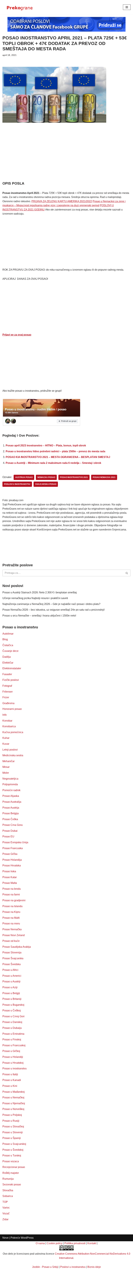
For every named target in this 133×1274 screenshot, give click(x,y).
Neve (5, 1237)
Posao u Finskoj (11, 1039)
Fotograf (7, 685)
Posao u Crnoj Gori (13, 1016)
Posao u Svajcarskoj (14, 1144)
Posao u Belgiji (11, 993)
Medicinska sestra (12, 755)
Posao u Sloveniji (12, 1132)
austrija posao (24, 477)
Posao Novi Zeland (13, 935)
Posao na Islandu (12, 906)
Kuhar (5, 738)
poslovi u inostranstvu (17, 484)
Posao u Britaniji (11, 999)
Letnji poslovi (10, 749)
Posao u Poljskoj (12, 1115)
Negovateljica (10, 778)
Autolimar (7, 633)
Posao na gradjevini (13, 900)
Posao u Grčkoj (11, 1051)
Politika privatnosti (74, 1243)
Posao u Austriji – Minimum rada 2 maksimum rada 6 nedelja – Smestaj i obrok (53, 463)
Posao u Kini (9, 1086)
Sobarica (7, 1196)
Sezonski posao (11, 1184)
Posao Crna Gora (12, 825)
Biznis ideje (94, 1267)
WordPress (27, 1237)
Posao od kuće (11, 941)
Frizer (5, 697)
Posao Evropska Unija (15, 842)
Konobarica (9, 726)
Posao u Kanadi (11, 1080)
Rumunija (8, 1178)
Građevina (8, 703)
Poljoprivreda (10, 784)
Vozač (6, 1213)
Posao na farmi (11, 894)
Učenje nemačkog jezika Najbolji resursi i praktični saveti (35, 598)
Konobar (7, 720)
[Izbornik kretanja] (127, 7)
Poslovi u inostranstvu (72, 1267)
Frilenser (7, 691)
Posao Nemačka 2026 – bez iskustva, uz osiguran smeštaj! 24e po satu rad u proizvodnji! (53, 609)
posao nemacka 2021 (104, 477)
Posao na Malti (11, 917)
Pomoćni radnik (11, 790)
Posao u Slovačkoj (13, 1126)
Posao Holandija (12, 859)
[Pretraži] (127, 573)
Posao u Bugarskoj (13, 1004)
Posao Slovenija (11, 952)
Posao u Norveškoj (13, 1109)
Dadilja (6, 656)
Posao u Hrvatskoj (13, 1062)
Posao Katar (9, 877)
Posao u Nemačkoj (13, 1097)
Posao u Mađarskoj (13, 1091)
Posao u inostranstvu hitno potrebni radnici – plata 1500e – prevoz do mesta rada (55, 451)
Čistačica (7, 645)
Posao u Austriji (11, 981)
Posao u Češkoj (11, 1010)
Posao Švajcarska (12, 958)
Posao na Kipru (11, 912)
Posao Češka (10, 819)
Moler (5, 772)
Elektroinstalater (11, 668)
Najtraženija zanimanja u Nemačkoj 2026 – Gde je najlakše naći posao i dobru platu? (51, 604)
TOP (5, 1202)
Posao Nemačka (12, 929)
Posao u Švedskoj (12, 1149)
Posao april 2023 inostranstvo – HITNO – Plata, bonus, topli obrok (46, 445)
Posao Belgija (10, 813)
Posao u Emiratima (13, 1033)
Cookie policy (54, 1243)
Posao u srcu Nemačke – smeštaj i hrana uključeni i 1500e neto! (39, 615)
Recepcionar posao (13, 1167)
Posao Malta (9, 883)
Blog (5, 639)
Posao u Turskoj (11, 1155)
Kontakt (91, 1243)
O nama (40, 1243)
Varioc (6, 1207)
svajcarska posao (45, 484)
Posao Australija (11, 801)
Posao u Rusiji (10, 1120)
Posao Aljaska (10, 796)
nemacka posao (46, 477)
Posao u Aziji (10, 987)
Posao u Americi (11, 975)
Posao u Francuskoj (13, 1045)
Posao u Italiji (10, 1074)
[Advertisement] (66, 156)
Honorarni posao (12, 709)
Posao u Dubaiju (12, 1028)
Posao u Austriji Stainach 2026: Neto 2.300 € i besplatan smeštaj (39, 592)
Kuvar (5, 743)
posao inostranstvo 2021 (74, 477)
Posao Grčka (9, 854)
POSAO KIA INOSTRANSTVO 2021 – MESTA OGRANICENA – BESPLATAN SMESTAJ (58, 457)
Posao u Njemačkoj (13, 1103)
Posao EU (8, 836)
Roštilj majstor (10, 1173)
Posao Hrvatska (11, 865)
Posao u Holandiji (12, 1057)
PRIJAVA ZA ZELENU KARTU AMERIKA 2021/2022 (61, 201)
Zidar (5, 1219)
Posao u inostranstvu (14, 1068)
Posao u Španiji (11, 1138)
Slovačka (7, 1190)
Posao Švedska (11, 964)
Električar (7, 662)
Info (4, 714)
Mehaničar (8, 761)
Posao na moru (11, 923)
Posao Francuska (12, 848)
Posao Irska (9, 871)
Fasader (7, 674)
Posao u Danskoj (12, 1022)
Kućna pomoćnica (12, 732)
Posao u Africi (10, 970)
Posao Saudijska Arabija (16, 946)
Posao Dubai (10, 830)
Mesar (6, 767)
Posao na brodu (11, 888)
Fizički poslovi (10, 680)
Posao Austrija (10, 807)
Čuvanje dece (10, 651)
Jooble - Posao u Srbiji (45, 1267)
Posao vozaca (10, 1161)
